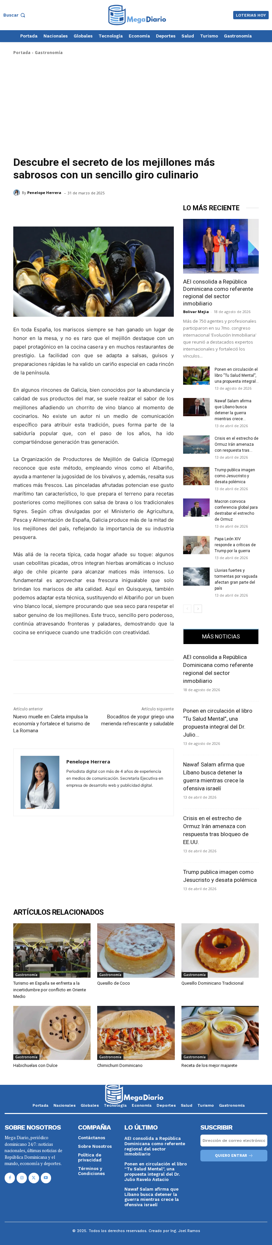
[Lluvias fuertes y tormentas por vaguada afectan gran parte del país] (196, 576)
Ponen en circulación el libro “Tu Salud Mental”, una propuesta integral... (237, 375)
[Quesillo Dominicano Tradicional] (220, 950)
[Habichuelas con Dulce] (52, 1033)
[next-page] (198, 609)
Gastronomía (49, 52)
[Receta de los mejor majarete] (220, 1033)
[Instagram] (22, 1178)
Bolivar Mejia (196, 311)
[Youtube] (46, 1178)
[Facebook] (20, 677)
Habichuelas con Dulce (35, 1065)
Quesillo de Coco (113, 983)
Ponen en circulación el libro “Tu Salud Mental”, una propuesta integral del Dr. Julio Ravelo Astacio (155, 1171)
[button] (15, 15)
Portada (22, 52)
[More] (81, 677)
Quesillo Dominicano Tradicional (212, 983)
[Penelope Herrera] (17, 192)
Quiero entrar (231, 1155)
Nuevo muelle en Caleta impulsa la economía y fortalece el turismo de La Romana (51, 724)
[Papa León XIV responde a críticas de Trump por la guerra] (196, 545)
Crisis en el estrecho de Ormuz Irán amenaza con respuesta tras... (236, 444)
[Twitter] (35, 677)
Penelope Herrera (44, 192)
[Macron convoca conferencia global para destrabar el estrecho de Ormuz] (196, 507)
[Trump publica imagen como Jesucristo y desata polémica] (196, 476)
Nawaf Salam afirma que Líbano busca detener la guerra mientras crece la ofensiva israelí (151, 1197)
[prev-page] (187, 609)
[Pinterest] (50, 677)
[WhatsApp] (65, 677)
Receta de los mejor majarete (209, 1065)
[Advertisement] (136, 105)
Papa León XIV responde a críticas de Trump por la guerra (235, 545)
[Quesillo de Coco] (135, 950)
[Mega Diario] (137, 15)
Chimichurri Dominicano (120, 1065)
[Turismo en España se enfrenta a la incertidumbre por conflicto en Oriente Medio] (52, 950)
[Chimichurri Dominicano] (135, 1033)
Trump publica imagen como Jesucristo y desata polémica (235, 476)
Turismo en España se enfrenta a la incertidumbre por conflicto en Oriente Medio (49, 990)
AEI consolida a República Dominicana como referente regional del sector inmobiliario (154, 1146)
